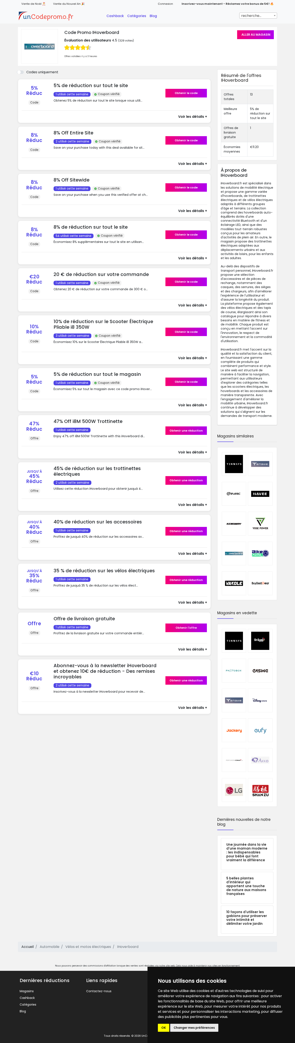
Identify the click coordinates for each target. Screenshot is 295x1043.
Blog (153, 16)
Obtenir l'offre (186, 628)
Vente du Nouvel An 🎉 (69, 4)
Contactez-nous (98, 991)
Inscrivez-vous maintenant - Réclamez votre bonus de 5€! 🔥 (228, 4)
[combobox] (258, 16)
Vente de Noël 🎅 (33, 4)
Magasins (27, 991)
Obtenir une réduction (186, 431)
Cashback (115, 16)
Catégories (136, 16)
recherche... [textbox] (251, 15)
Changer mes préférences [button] (194, 1027)
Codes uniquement (42, 72)
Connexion (165, 4)
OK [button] (163, 1027)
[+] (107, 105)
